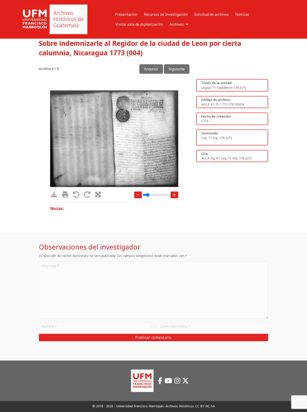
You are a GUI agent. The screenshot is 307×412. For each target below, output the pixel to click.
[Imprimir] (66, 196)
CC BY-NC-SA (205, 406)
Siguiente (177, 69)
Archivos (176, 24)
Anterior (151, 69)
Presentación (126, 14)
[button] (187, 24)
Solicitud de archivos (211, 14)
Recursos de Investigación (166, 14)
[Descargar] (55, 196)
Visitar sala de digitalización (139, 24)
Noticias (242, 14)
